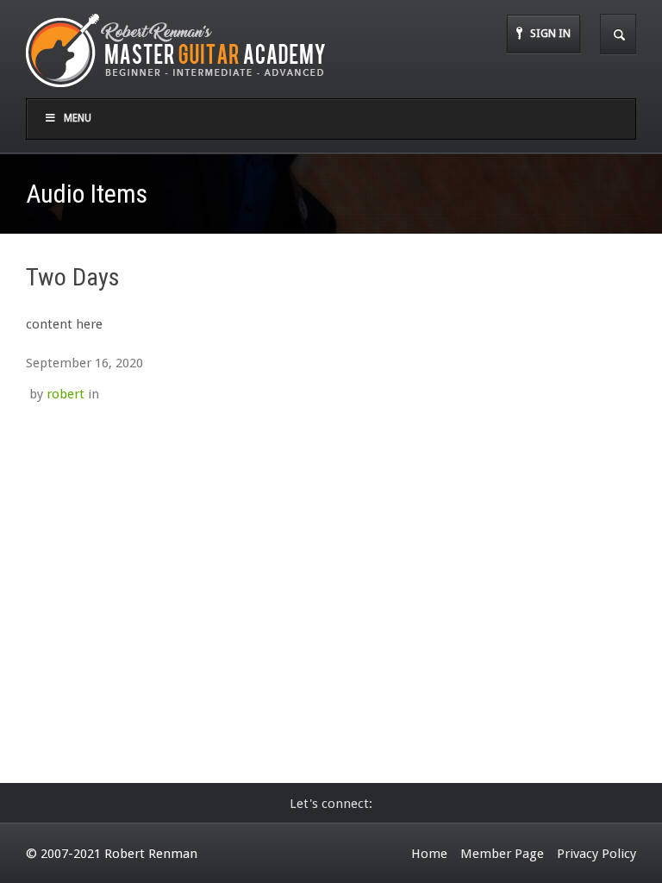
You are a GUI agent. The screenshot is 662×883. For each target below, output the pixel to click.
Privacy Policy (596, 853)
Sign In (550, 33)
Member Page (502, 853)
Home (429, 853)
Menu (77, 118)
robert (65, 394)
